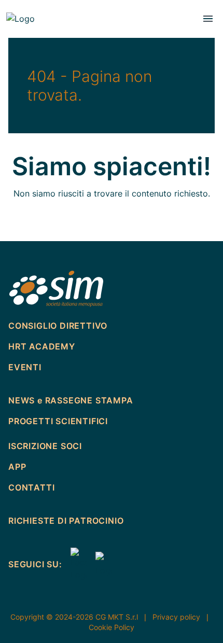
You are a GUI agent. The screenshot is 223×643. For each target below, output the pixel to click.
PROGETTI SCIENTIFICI (58, 421)
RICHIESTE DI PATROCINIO (65, 520)
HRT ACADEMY (41, 346)
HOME (26, 38)
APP (22, 176)
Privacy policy (181, 616)
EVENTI (29, 93)
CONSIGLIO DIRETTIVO (64, 66)
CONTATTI (35, 203)
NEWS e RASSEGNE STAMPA (70, 400)
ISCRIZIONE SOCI (51, 148)
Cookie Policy (111, 627)
